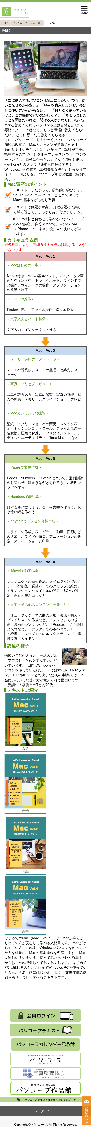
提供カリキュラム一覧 (27, 23)
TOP (5, 23)
